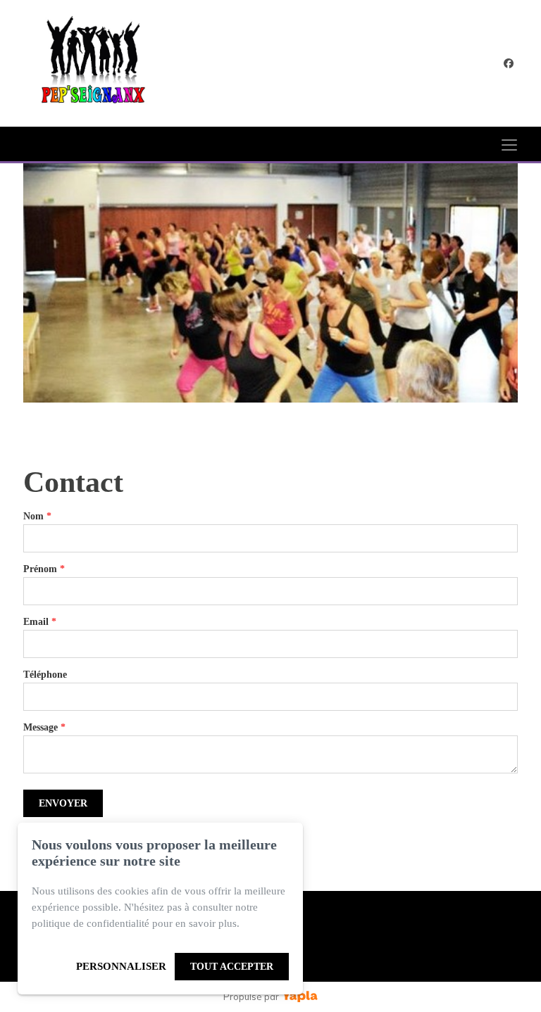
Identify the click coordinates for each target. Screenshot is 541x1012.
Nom (37, 516)
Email (39, 621)
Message (44, 727)
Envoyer (63, 803)
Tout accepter (231, 966)
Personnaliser (121, 966)
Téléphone (45, 674)
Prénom (44, 569)
